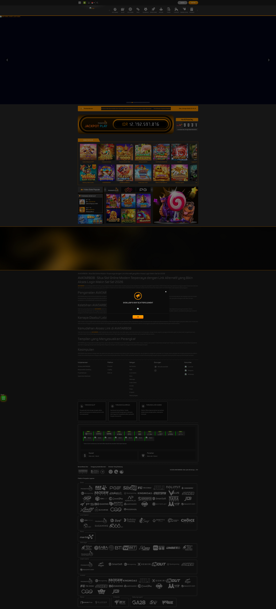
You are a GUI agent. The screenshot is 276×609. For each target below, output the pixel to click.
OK (138, 317)
